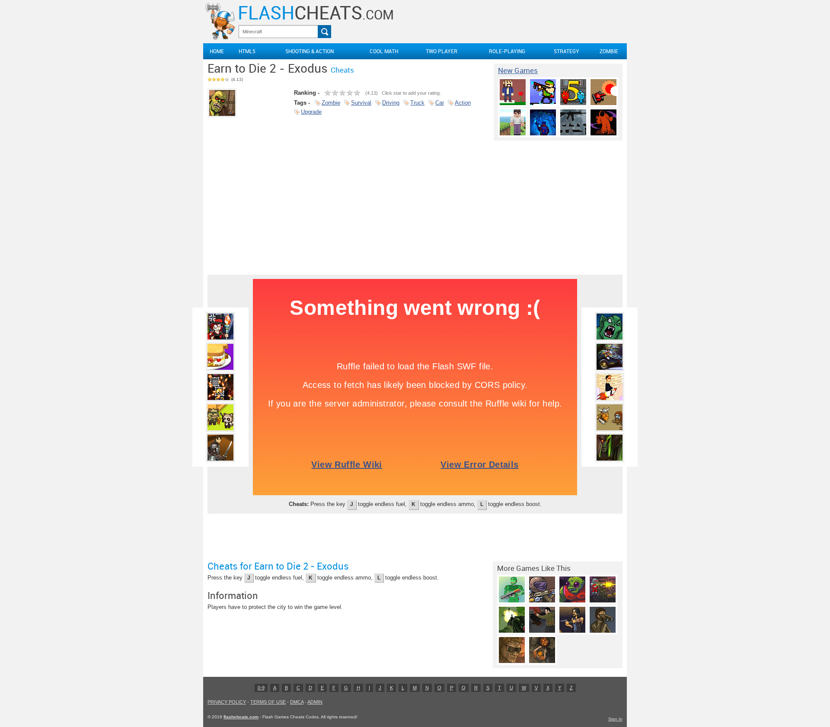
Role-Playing (507, 51)
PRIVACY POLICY (227, 702)
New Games (518, 70)
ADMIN (314, 702)
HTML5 (247, 51)
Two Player (441, 51)
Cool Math (384, 51)
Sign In (615, 719)
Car (439, 102)
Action (463, 102)
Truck (417, 102)
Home (217, 51)
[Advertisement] (415, 205)
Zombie (609, 51)
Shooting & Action (309, 51)
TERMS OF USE (268, 702)
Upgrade (311, 112)
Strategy (566, 51)
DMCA (296, 702)
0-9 (261, 687)
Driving (390, 102)
